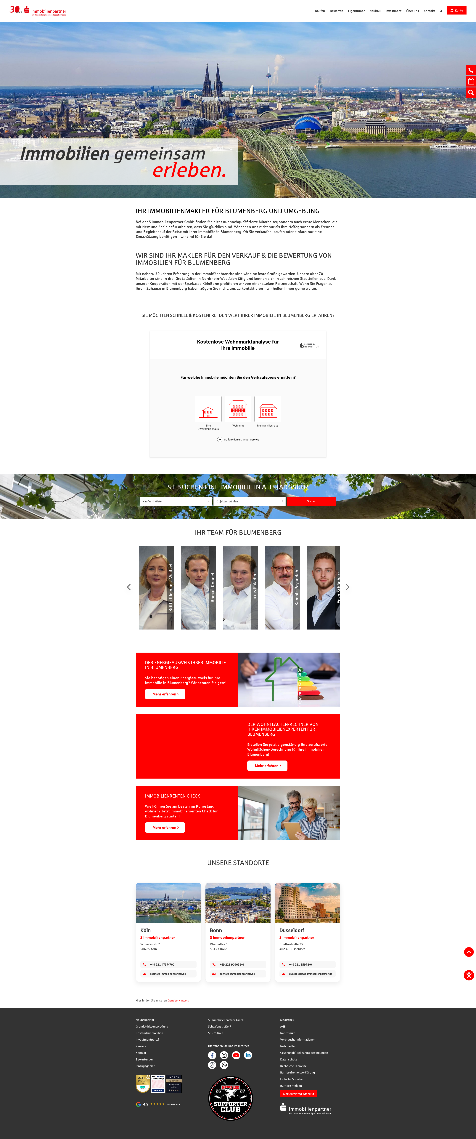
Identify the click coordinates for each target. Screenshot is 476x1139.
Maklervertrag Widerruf (298, 1093)
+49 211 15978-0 (300, 964)
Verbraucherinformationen (297, 1039)
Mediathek (287, 1019)
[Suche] (441, 11)
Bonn (216, 930)
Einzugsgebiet (145, 1066)
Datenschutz (288, 1059)
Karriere (141, 1046)
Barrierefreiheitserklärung (297, 1072)
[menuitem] (320, 11)
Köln (145, 930)
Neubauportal (145, 1019)
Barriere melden (291, 1085)
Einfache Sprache (291, 1079)
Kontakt (141, 1052)
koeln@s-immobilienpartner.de (168, 973)
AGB (283, 1026)
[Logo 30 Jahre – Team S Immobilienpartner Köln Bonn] (37, 11)
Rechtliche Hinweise (293, 1066)
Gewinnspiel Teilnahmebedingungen (304, 1052)
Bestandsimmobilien (149, 1033)
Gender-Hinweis (178, 1000)
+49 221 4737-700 (162, 964)
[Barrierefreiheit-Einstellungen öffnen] (469, 975)
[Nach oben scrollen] (469, 952)
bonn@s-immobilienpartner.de (237, 973)
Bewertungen (145, 1059)
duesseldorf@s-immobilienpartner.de (310, 973)
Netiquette (287, 1046)
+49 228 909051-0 (232, 964)
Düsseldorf (291, 930)
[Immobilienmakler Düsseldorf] (307, 903)
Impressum (287, 1033)
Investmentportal (147, 1039)
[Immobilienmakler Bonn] (238, 903)
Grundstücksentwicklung (152, 1026)
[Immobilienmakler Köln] (168, 903)
